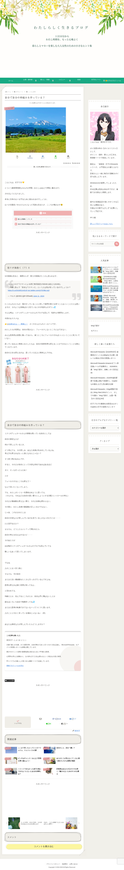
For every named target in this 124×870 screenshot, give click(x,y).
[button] (68, 157)
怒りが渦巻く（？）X (25, 219)
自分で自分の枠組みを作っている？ (29, 224)
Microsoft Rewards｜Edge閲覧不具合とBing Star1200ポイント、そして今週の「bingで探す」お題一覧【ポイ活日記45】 (104, 394)
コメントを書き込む (44, 846)
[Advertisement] (43, 174)
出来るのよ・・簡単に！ (18, 324)
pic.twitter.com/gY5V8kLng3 (38, 290)
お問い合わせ (73, 864)
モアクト (94, 331)
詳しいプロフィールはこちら (101, 224)
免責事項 (64, 864)
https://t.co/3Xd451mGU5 (17, 290)
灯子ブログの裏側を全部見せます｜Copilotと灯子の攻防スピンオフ (104, 405)
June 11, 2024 (38, 296)
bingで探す (95, 326)
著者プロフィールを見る (15, 665)
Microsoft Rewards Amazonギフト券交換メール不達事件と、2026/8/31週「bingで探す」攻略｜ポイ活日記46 (104, 368)
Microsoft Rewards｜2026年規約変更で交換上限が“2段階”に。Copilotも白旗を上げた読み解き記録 (104, 381)
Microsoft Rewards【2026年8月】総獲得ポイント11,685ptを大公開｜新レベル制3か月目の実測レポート (104, 355)
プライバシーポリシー (53, 864)
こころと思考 (10, 680)
